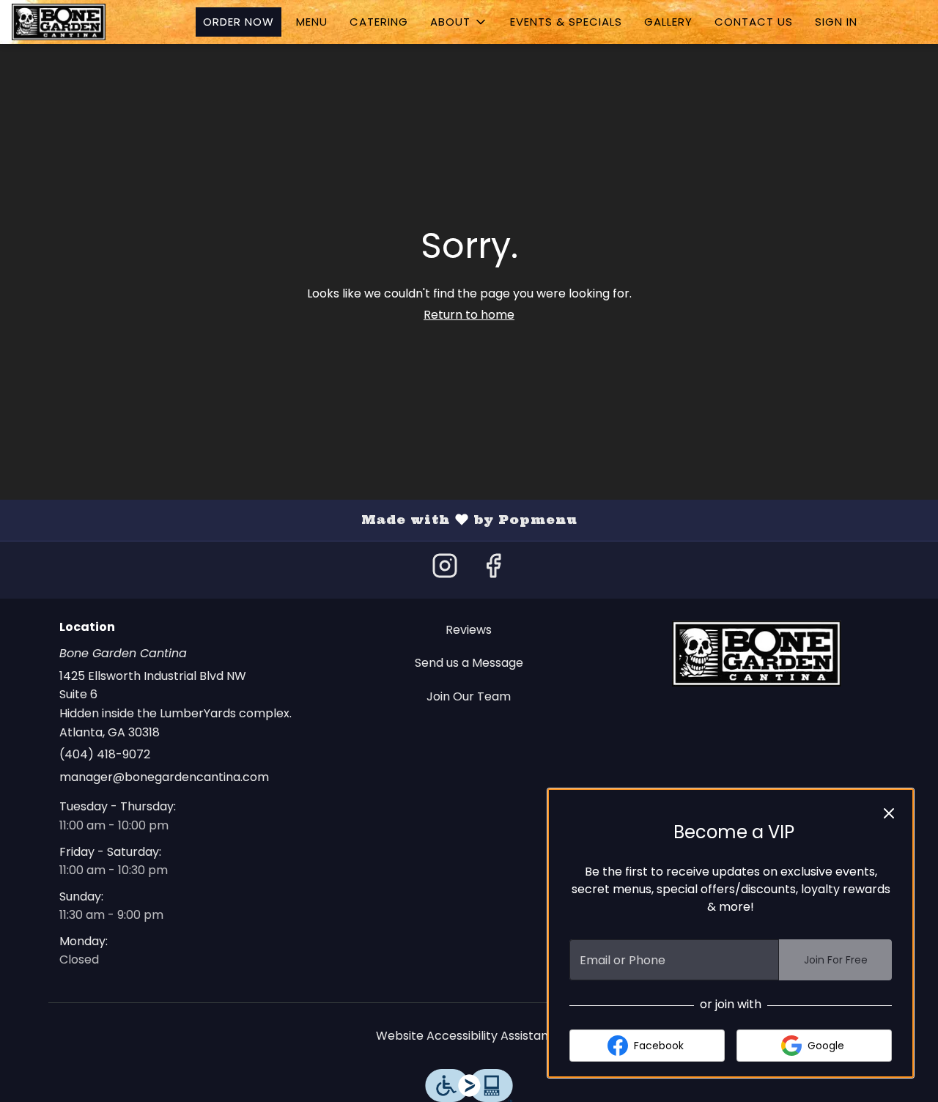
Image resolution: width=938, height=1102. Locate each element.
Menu (312, 21)
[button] (459, 22)
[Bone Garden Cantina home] (78, 22)
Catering (379, 21)
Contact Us (753, 21)
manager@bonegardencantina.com (164, 777)
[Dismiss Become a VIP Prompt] (888, 813)
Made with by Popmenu (294, 520)
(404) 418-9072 (104, 754)
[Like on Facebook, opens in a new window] (493, 570)
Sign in (836, 21)
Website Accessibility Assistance (469, 1035)
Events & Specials (566, 21)
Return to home (469, 314)
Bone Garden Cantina (757, 654)
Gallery (668, 21)
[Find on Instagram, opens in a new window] (445, 570)
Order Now (238, 21)
